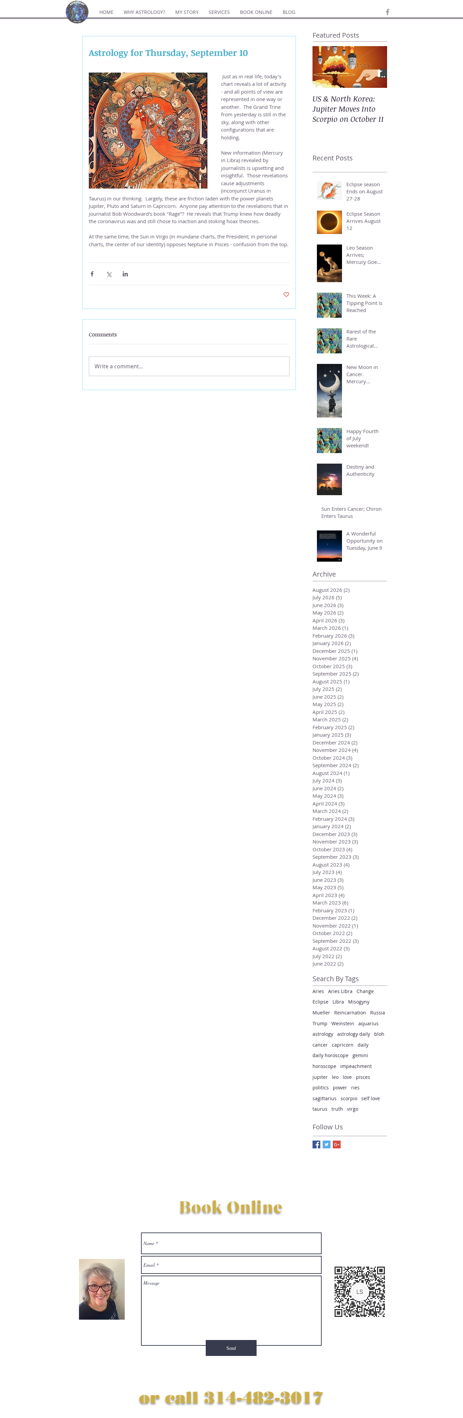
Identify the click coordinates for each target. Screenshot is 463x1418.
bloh (379, 1034)
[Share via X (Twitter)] (108, 274)
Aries (318, 991)
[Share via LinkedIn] (125, 274)
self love (370, 1098)
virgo (352, 1109)
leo (335, 1077)
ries (355, 1087)
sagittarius (325, 1098)
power (340, 1087)
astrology (323, 1034)
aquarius (368, 1023)
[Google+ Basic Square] (337, 1144)
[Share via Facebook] (92, 274)
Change (365, 991)
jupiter (320, 1077)
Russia (377, 1012)
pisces (363, 1077)
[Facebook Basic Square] (316, 1144)
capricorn (343, 1045)
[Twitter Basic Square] (326, 1144)
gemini (360, 1055)
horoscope (324, 1066)
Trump (320, 1023)
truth (337, 1109)
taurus (320, 1109)
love (347, 1077)
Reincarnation (350, 1012)
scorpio (349, 1098)
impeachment (356, 1066)
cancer (320, 1045)
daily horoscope (330, 1055)
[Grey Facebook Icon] (387, 12)
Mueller (321, 1012)
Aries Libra (340, 991)
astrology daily (353, 1034)
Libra (338, 1001)
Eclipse (320, 1001)
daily (363, 1045)
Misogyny (358, 1001)
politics (321, 1087)
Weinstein (342, 1023)
